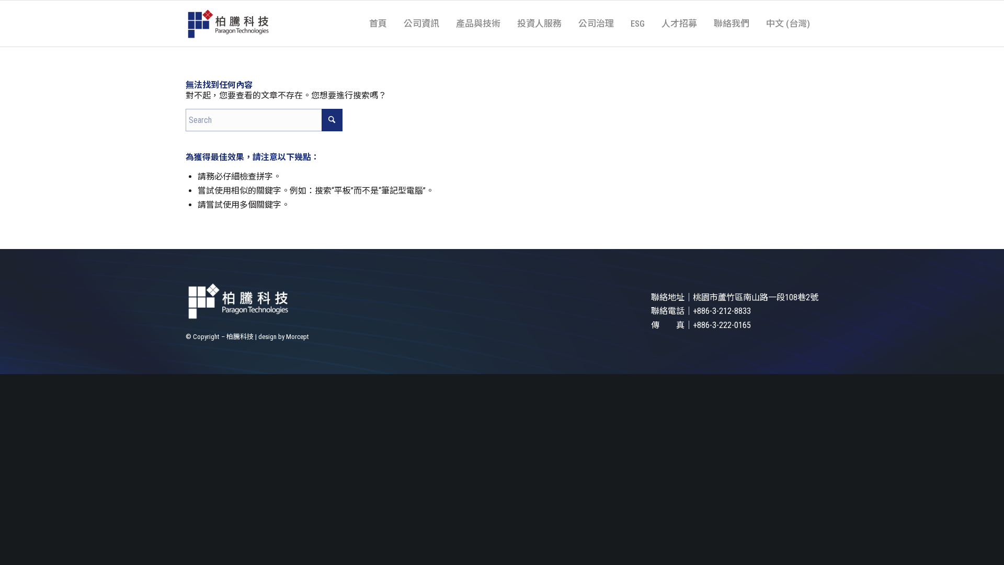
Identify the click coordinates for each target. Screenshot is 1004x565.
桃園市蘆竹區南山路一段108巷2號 (755, 297)
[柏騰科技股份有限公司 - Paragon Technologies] (228, 24)
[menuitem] (378, 24)
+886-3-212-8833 (722, 311)
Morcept (297, 337)
